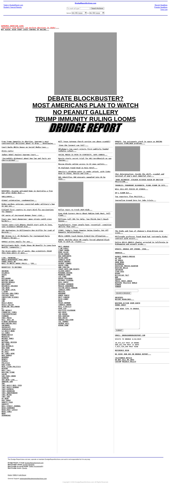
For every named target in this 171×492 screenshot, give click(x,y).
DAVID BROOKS (64, 261)
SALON (4, 374)
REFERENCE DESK (122, 350)
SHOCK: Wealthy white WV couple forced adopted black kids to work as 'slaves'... (83, 241)
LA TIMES (6, 333)
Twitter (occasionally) (36, 466)
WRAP (4, 413)
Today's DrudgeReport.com (13, 5)
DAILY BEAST (7, 303)
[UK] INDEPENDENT (10, 393)
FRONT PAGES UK (9, 261)
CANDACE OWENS (64, 305)
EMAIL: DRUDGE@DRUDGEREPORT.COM (130, 335)
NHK (116, 277)
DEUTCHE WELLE (121, 268)
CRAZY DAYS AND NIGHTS (68, 269)
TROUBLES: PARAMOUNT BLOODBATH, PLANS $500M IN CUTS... (141, 185)
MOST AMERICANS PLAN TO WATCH (85, 105)
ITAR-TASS (119, 271)
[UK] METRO (7, 395)
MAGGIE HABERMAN (65, 286)
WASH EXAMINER (8, 408)
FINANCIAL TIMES (9, 312)
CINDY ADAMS (63, 250)
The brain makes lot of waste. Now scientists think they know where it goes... (27, 252)
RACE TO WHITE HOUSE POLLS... (16, 263)
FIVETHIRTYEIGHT (9, 314)
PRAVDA (118, 279)
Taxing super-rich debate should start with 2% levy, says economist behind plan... (27, 226)
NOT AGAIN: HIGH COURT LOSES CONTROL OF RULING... (30, 28)
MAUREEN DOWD (64, 275)
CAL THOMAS (63, 321)
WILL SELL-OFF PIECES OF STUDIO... (131, 189)
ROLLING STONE (8, 372)
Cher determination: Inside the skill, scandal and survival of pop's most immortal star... (139, 175)
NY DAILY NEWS (8, 350)
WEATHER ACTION (122, 303)
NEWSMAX (5, 357)
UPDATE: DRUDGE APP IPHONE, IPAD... (132, 249)
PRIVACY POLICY (129, 362)
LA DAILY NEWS (8, 331)
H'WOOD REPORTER (9, 321)
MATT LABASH (63, 297)
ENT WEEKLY (7, 310)
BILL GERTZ (63, 282)
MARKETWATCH (7, 335)
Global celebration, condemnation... (19, 200)
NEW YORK (6, 348)
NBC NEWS (6, 344)
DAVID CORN (63, 265)
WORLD (134, 283)
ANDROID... (120, 253)
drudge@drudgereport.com (34, 463)
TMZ (3, 383)
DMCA (15, 475)
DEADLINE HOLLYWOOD (11, 306)
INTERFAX (119, 270)
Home (10, 475)
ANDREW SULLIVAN (65, 320)
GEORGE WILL (63, 323)
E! (3, 308)
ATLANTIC (6, 273)
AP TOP (118, 258)
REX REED (62, 312)
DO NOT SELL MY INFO (124, 360)
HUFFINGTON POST (9, 323)
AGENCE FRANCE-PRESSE (125, 256)
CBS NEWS (6, 288)
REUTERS (118, 283)
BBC (3, 276)
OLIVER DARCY (64, 271)
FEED (20, 385)
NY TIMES (6, 353)
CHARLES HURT (64, 290)
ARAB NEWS (119, 262)
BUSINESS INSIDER (10, 286)
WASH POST (6, 410)
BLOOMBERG (119, 264)
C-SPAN (5, 291)
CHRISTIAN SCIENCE (10, 297)
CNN (3, 301)
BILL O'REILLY (64, 306)
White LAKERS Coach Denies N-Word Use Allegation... (83, 236)
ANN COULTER (63, 267)
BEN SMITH (62, 318)
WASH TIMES (7, 412)
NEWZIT (5, 359)
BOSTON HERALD (8, 282)
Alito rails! (8, 151)
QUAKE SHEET (120, 305)
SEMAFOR (5, 378)
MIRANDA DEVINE (65, 273)
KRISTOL (61, 291)
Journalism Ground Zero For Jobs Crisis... (135, 200)
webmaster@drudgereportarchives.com (33, 478)
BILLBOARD (6, 278)
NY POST (5, 352)
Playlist (24, 468)
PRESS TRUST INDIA (123, 281)
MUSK (60, 301)
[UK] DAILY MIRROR (10, 387)
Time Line (163, 10)
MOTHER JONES (8, 338)
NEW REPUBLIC (8, 346)
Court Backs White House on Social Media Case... (25, 147)
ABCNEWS (5, 271)
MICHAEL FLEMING (65, 280)
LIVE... (14, 380)
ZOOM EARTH (135, 303)
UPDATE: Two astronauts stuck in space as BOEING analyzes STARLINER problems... (138, 142)
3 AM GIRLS (63, 248)
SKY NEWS (6, 380)
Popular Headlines (160, 7)
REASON (5, 368)
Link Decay (22, 475)
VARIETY (5, 404)
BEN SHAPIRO (63, 316)
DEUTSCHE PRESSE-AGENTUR (126, 266)
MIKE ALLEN (63, 252)
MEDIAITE (6, 337)
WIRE (13, 353)
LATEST (15, 410)
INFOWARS (6, 325)
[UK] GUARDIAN (8, 391)
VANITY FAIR (7, 402)
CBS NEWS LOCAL (9, 290)
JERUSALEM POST (9, 329)
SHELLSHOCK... (8, 197)
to (88, 13)
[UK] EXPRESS (8, 389)
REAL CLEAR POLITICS (11, 367)
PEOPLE (5, 361)
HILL (4, 320)
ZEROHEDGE (6, 415)
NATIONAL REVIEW (9, 342)
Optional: (68, 13)
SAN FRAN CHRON (9, 376)
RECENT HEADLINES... (124, 299)
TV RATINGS (17, 267)
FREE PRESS (7, 318)
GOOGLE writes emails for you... (17, 242)
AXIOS (4, 275)
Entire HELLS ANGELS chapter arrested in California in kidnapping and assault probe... (141, 243)
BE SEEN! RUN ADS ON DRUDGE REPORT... (133, 354)
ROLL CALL (6, 370)
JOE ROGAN (62, 314)
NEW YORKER (7, 355)
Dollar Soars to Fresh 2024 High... (75, 210)
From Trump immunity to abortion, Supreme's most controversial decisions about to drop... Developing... (29, 142)
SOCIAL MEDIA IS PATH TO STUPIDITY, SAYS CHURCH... (82, 155)
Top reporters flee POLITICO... (130, 197)
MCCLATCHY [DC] (122, 275)
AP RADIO (119, 260)
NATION (5, 340)
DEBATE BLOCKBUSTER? (85, 98)
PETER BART (63, 258)
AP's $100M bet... (123, 193)
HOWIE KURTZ (63, 295)
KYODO (117, 273)
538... (34, 263)
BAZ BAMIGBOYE (64, 256)
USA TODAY (6, 400)
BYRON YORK (63, 325)
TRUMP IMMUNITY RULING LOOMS (85, 119)
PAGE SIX (62, 308)
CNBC (4, 299)
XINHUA (118, 285)
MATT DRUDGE (63, 246)
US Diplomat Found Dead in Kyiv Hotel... (77, 168)
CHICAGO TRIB (8, 295)
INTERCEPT (6, 327)
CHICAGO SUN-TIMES (10, 293)
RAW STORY (6, 365)
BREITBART (6, 284)
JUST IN (10, 320)
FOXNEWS (5, 316)
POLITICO (6, 363)
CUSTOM (118, 362)
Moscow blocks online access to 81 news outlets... (82, 164)
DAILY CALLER (8, 305)
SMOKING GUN (7, 382)
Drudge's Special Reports (13, 7)
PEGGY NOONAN (64, 303)
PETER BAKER (63, 254)
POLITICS (127, 283)
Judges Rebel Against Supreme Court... (26, 157)
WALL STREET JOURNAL (11, 406)
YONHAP (118, 286)
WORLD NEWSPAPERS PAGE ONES (15, 260)
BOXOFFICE (6, 267)
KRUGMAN (61, 293)
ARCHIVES (119, 297)
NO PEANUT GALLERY (85, 112)
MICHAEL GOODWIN (65, 284)
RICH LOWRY (63, 299)
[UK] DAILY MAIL (9, 385)
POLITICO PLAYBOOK (66, 310)
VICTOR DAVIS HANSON (67, 288)
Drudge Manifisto (28, 464)
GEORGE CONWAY (64, 263)
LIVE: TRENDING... (10, 258)
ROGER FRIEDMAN (65, 278)
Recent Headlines (161, 5)
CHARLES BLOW (64, 260)
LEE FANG (62, 276)
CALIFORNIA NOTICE (123, 358)
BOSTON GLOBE (8, 280)
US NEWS (5, 398)
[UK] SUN (6, 397)
